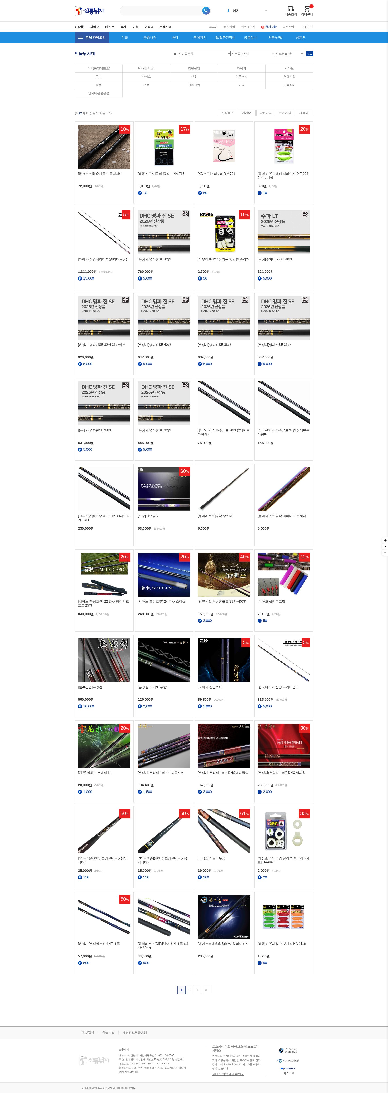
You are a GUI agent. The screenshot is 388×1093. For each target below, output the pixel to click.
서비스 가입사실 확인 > (228, 1074)
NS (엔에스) (146, 68)
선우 (194, 76)
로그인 (213, 26)
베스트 (109, 26)
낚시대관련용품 (98, 93)
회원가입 (229, 26)
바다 (175, 37)
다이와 (241, 68)
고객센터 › (289, 26)
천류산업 (194, 85)
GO (309, 53)
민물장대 (289, 85)
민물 (124, 37)
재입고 (94, 26)
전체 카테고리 (95, 37)
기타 (242, 85)
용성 (99, 85)
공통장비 (250, 37)
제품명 (304, 112)
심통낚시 (242, 76)
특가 (123, 26)
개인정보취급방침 (135, 1032)
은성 (146, 85)
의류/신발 (275, 37)
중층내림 (149, 37)
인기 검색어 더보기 (266, 11)
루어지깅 (200, 37)
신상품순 (227, 112)
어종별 (149, 26)
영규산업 (289, 76)
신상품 (79, 26)
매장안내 (307, 26)
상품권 (301, 37)
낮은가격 (266, 112)
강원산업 (194, 68)
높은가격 (285, 112)
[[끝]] (206, 990)
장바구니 (307, 14)
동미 (99, 76)
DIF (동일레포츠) (98, 68)
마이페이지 (248, 26)
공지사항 (271, 26)
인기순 (246, 112)
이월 (135, 26)
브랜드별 (166, 26)
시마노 (289, 68)
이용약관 (108, 1032)
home (175, 53)
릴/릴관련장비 (225, 37)
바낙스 (146, 76)
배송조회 (291, 14)
